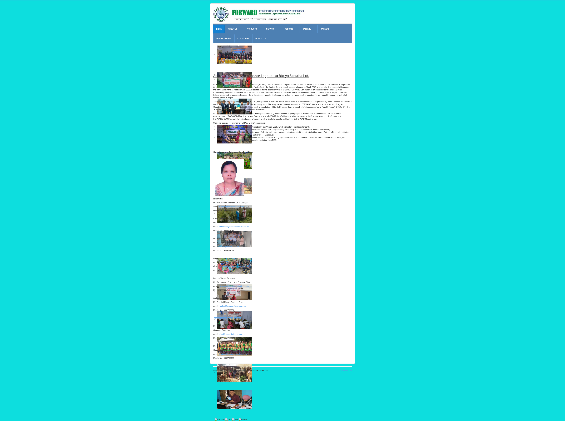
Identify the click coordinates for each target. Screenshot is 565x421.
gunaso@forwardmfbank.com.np (233, 206)
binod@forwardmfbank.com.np (232, 334)
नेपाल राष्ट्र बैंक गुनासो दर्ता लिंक (227, 318)
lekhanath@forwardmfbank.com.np (234, 266)
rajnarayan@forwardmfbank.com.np (234, 286)
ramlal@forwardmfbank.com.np (232, 306)
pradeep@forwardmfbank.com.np (233, 354)
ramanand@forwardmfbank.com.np (234, 226)
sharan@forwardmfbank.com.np (232, 246)
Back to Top (346, 370)
